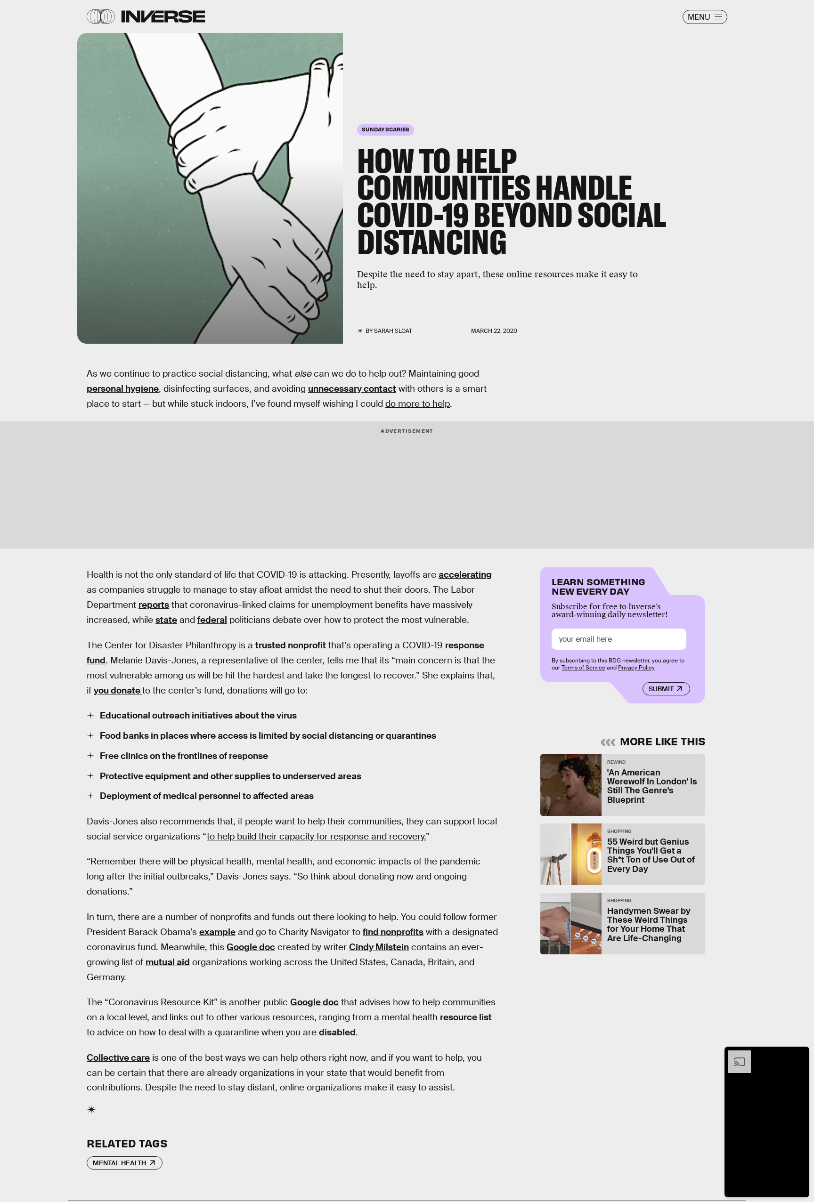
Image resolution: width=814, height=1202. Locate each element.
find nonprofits (393, 932)
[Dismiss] (798, 1055)
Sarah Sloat (393, 331)
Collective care (118, 1058)
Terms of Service (583, 667)
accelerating (465, 575)
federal (212, 620)
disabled (337, 1032)
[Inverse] (163, 16)
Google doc (251, 947)
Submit (661, 689)
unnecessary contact (352, 389)
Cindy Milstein (379, 947)
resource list (466, 1017)
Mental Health (119, 1163)
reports (153, 605)
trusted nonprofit (290, 645)
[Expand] (734, 1055)
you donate (118, 690)
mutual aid (168, 962)
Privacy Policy (636, 667)
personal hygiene (123, 389)
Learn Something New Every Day (598, 585)
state (166, 620)
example (217, 932)
